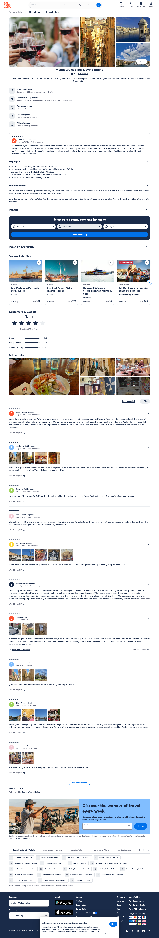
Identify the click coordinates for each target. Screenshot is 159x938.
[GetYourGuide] (7, 5)
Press (118, 913)
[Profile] (151, 3)
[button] (79, 73)
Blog (118, 909)
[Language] (141, 3)
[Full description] (147, 185)
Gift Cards (120, 917)
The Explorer (121, 921)
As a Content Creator (137, 905)
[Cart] (131, 3)
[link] (25, 282)
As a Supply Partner (136, 901)
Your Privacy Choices (84, 913)
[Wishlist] (121, 3)
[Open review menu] (148, 413)
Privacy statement (23, 838)
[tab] (24, 850)
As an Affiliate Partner (137, 909)
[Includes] (147, 210)
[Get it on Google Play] (64, 903)
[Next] (149, 282)
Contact (79, 901)
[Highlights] (147, 161)
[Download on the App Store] (64, 912)
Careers (119, 905)
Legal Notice (81, 905)
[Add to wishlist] (39, 262)
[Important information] (147, 247)
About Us (120, 901)
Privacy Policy (81, 909)
